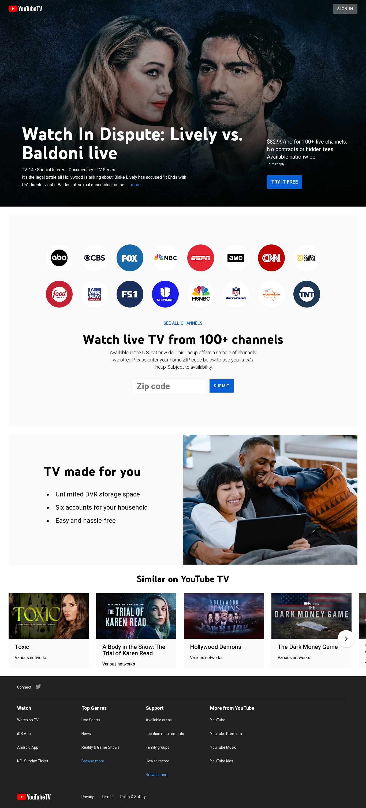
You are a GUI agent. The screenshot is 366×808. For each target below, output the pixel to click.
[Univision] (165, 294)
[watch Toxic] (49, 616)
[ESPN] (200, 258)
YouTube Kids (221, 761)
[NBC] (165, 258)
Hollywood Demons (215, 647)
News (86, 734)
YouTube (217, 720)
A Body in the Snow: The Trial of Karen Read (133, 650)
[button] (346, 638)
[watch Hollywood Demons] (224, 616)
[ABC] (59, 258)
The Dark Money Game (308, 647)
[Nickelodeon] (271, 294)
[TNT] (306, 294)
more (136, 184)
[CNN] (271, 258)
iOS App (24, 734)
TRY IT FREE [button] (284, 182)
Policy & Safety (133, 797)
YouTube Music (223, 747)
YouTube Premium (226, 734)
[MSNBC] (200, 294)
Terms (107, 797)
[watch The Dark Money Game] (311, 616)
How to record (157, 761)
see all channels (183, 323)
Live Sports (90, 720)
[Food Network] (59, 294)
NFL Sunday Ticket (32, 761)
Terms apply (275, 164)
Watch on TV (28, 720)
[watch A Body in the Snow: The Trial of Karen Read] (136, 616)
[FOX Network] (130, 258)
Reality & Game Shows (100, 747)
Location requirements (165, 734)
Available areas (159, 720)
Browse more (92, 761)
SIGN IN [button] (345, 9)
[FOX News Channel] (94, 294)
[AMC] (236, 258)
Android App (27, 747)
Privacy (87, 797)
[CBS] (94, 258)
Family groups (157, 747)
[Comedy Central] (306, 258)
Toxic (22, 647)
